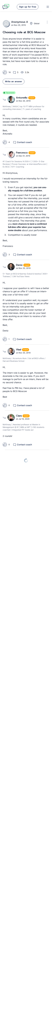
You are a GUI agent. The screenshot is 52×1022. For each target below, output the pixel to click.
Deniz (19, 265)
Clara (19, 416)
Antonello (22, 98)
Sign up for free (27, 6)
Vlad (19, 349)
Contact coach (24, 142)
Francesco (22, 153)
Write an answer (13, 81)
